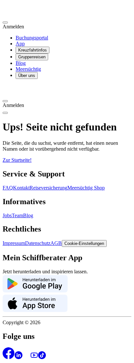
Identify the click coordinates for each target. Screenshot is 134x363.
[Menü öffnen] (5, 113)
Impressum (14, 243)
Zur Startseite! (17, 160)
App (20, 43)
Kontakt (21, 187)
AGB (56, 243)
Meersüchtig (28, 69)
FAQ (8, 187)
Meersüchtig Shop (86, 187)
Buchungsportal (32, 37)
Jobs (7, 215)
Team (17, 215)
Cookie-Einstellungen (84, 243)
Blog (21, 63)
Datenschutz (37, 243)
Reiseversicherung (48, 187)
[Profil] (5, 22)
